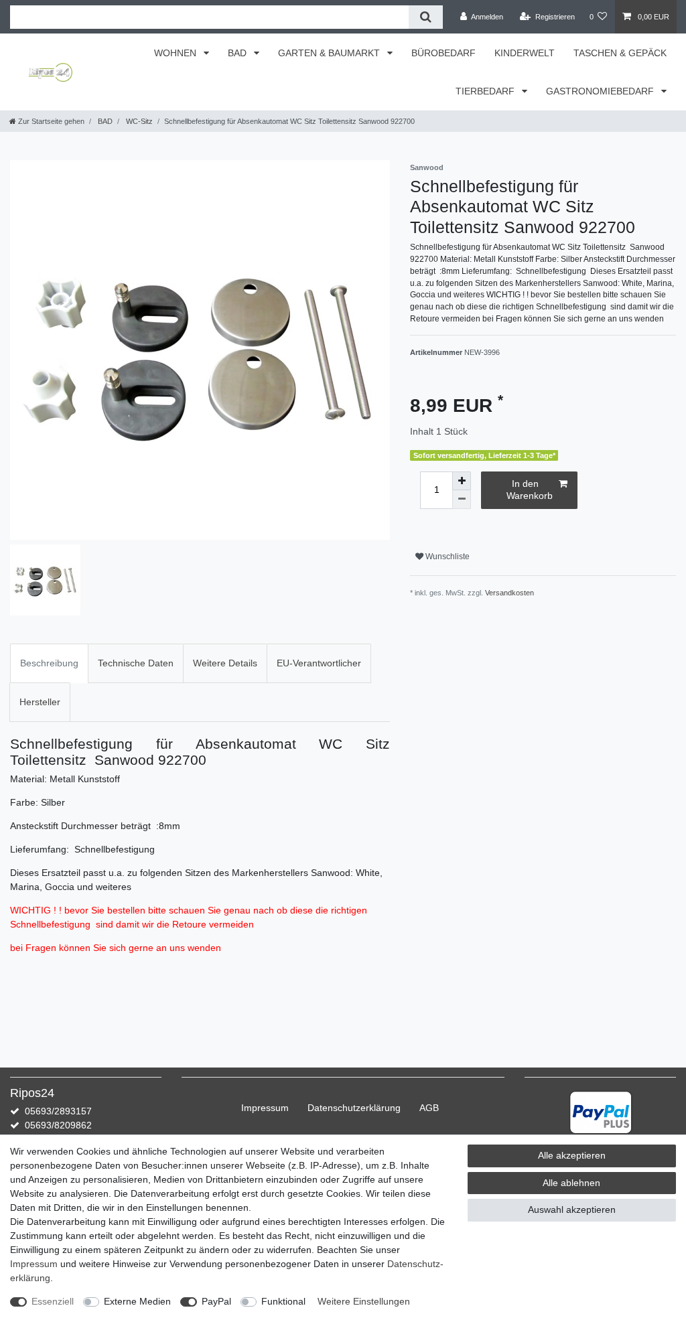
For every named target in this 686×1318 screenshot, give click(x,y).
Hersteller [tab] (39, 702)
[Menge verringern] (461, 499)
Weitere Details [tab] (225, 663)
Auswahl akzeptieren (572, 1209)
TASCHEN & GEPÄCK (620, 53)
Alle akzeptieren (572, 1155)
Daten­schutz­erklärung (354, 1107)
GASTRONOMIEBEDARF (601, 91)
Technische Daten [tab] (136, 663)
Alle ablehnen (571, 1182)
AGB (429, 1107)
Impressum (265, 1107)
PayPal (216, 1301)
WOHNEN (176, 53)
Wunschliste (446, 556)
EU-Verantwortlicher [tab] (319, 663)
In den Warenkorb (529, 489)
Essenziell (52, 1301)
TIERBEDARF (486, 91)
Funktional (283, 1301)
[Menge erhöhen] (461, 480)
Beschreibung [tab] (49, 663)
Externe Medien (137, 1301)
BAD (238, 53)
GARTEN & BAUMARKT (330, 53)
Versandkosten (509, 593)
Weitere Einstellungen (364, 1301)
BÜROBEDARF (443, 53)
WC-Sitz (138, 121)
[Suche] (426, 17)
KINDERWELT (524, 53)
